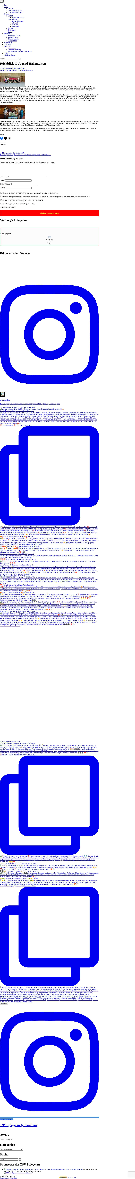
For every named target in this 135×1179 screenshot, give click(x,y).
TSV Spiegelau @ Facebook (18, 1125)
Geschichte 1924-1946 (15, 10)
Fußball (10, 16)
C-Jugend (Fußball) (6, 68)
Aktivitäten (15, 26)
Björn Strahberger (27, 70)
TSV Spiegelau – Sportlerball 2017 (12, 153)
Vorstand (10, 8)
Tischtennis (11, 28)
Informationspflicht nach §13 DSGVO (20, 51)
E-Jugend (15, 25)
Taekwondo (11, 30)
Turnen (10, 32)
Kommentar (4, 177)
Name (2, 180)
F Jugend (15, 23)
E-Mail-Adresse (5, 184)
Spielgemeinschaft (17, 21)
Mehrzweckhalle (13, 37)
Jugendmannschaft (18, 68)
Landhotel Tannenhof (76, 1169)
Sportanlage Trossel (14, 35)
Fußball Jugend (12, 19)
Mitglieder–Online (9, 55)
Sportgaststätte (12, 41)
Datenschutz (12, 48)
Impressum (7, 46)
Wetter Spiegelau (5, 234)
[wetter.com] (63, 1177)
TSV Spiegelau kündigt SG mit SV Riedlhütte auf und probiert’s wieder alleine (25, 155)
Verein (6, 7)
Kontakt (6, 53)
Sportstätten (7, 33)
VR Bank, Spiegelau (25, 1173)
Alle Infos (72, 1177)
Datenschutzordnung (14, 50)
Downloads (7, 44)
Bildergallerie (8, 42)
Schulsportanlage (13, 39)
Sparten (6, 14)
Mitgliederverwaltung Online (49, 213)
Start (5, 5)
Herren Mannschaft (18, 17)
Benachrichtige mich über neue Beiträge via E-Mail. (18, 204)
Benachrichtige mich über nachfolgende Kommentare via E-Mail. (22, 200)
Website (2, 188)
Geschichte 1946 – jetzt (15, 12)
